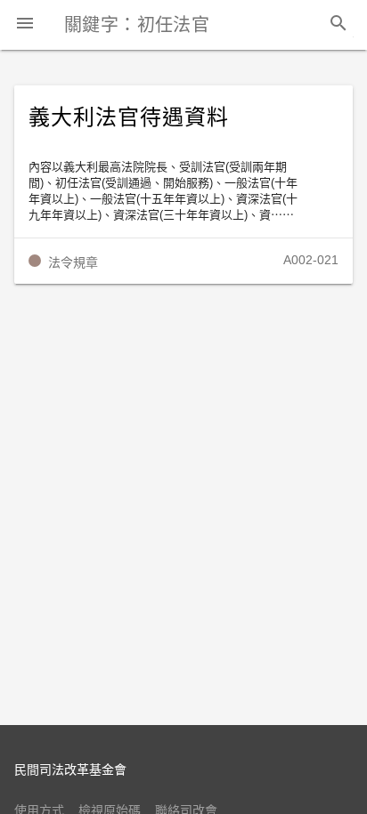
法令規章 (73, 262)
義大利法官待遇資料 (129, 117)
